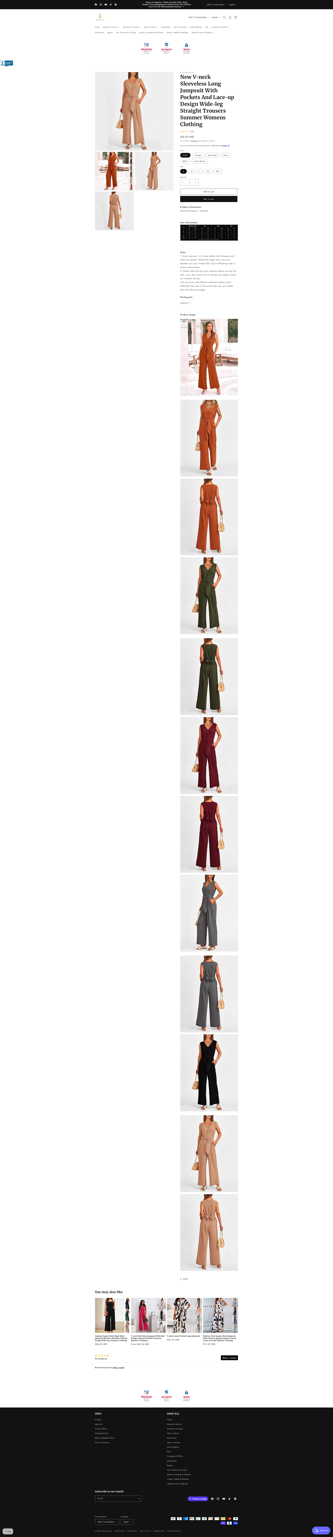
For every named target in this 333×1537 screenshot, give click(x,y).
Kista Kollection (106, 1531)
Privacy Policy (101, 1428)
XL (208, 171)
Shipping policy (159, 1531)
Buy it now (209, 199)
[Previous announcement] (139, 4)
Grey (226, 155)
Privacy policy (132, 1531)
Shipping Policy (101, 1433)
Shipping (194, 141)
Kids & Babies (173, 1447)
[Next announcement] (194, 4)
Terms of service (145, 1531)
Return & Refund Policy (104, 1438)
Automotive (171, 1461)
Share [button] (185, 1278)
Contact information (174, 1531)
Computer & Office (175, 1456)
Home (169, 1419)
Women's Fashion (174, 1424)
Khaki (185, 155)
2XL (217, 171)
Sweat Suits (172, 1438)
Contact (98, 1419)
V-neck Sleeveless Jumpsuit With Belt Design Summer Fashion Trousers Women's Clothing (148, 1338)
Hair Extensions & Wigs (177, 1470)
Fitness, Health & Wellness (178, 1479)
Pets (168, 1451)
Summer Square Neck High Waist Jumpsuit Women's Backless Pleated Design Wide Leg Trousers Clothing (111, 1338)
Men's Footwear (173, 1442)
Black (185, 161)
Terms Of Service (102, 1442)
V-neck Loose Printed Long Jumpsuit (183, 1336)
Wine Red (212, 155)
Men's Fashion (173, 1433)
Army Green (199, 161)
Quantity (183, 177)
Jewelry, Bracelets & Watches (179, 1474)
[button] (111, 27)
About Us (99, 1424)
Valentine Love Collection (177, 1483)
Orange (198, 155)
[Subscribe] (139, 1499)
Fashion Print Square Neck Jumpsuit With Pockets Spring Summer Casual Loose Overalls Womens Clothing (219, 1338)
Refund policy (120, 1531)
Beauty (169, 1465)
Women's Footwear (175, 1428)
